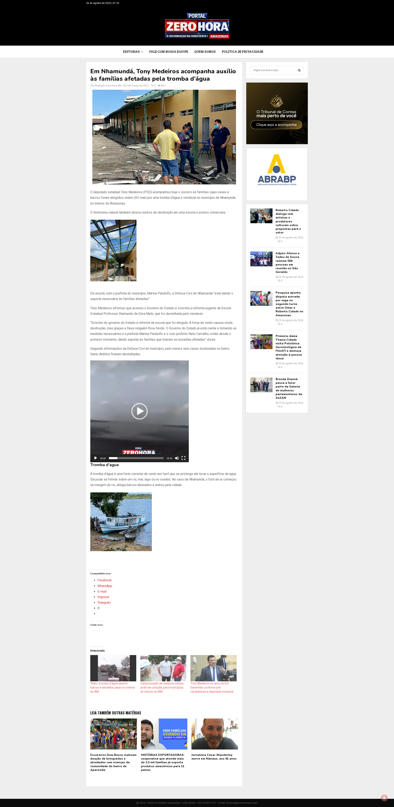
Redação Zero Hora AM (108, 85)
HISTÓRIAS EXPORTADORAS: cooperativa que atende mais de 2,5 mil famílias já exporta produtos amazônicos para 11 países (162, 762)
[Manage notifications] (384, 798)
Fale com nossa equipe (168, 52)
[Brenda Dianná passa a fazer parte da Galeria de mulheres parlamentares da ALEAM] (261, 384)
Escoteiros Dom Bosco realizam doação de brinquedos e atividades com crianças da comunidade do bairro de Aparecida (113, 762)
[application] (139, 411)
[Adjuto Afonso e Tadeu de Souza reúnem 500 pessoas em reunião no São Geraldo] (261, 259)
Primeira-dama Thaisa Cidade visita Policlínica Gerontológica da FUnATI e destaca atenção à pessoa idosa (289, 347)
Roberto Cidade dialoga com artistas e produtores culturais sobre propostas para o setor (288, 221)
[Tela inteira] (183, 458)
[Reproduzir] (96, 458)
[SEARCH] (299, 70)
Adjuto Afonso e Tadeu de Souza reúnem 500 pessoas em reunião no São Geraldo (288, 262)
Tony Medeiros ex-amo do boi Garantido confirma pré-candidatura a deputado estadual (211, 687)
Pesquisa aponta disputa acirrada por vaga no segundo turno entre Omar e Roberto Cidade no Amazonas (289, 304)
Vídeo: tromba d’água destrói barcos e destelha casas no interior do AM (112, 687)
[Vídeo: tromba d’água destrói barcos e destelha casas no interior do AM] (113, 668)
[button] (139, 411)
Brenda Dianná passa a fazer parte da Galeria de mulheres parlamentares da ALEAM (289, 388)
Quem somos (205, 52)
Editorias (131, 52)
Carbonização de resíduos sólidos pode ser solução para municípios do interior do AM (162, 687)
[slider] (136, 458)
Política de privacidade (242, 52)
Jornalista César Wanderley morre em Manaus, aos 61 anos (214, 757)
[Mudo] (177, 458)
